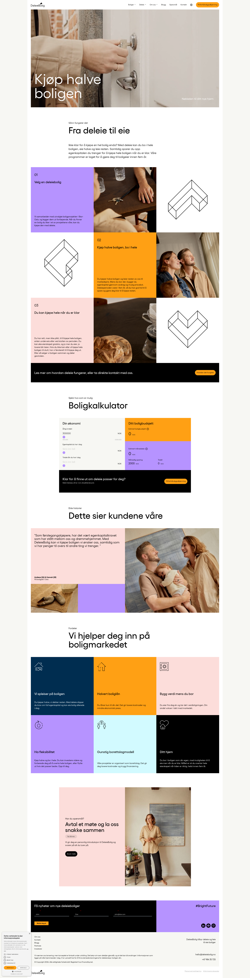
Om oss (37, 937)
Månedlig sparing (136, 460)
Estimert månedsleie (137, 449)
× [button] (29, 933)
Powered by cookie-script (17, 974)
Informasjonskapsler (211, 971)
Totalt (160, 460)
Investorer (38, 949)
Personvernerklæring (193, 971)
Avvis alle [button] (23, 967)
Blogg (36, 943)
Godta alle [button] (10, 967)
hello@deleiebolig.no (205, 954)
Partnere (37, 946)
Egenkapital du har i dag (72, 444)
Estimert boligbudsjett (137, 429)
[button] (132, 5)
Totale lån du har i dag (71, 457)
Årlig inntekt (67, 429)
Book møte (71, 854)
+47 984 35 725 (209, 959)
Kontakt (37, 940)
